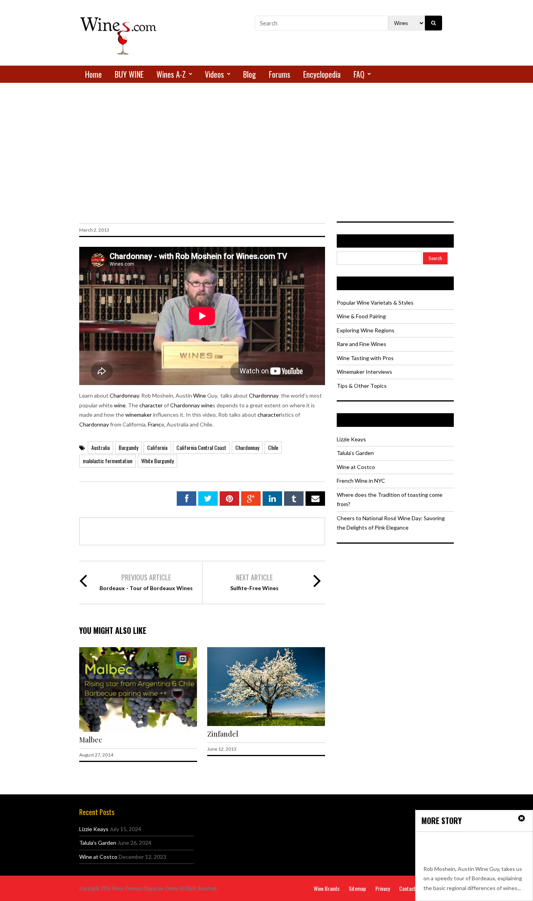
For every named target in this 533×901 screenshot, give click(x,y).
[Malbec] (138, 729)
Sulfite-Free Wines (254, 588)
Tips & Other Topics (362, 385)
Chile (273, 447)
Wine (199, 395)
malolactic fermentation (107, 461)
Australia (100, 447)
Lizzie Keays (351, 439)
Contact (407, 888)
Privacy (382, 888)
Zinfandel (222, 734)
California (157, 447)
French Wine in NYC (361, 480)
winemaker (138, 414)
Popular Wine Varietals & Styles (375, 302)
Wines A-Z (171, 74)
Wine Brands (326, 888)
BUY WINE (129, 74)
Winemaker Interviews (364, 371)
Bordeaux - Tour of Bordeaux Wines (146, 588)
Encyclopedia (322, 74)
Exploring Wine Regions (365, 330)
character (151, 405)
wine (120, 405)
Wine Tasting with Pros (365, 358)
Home (93, 74)
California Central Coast (201, 447)
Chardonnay (124, 395)
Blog (249, 74)
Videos (214, 74)
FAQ (359, 74)
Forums (279, 74)
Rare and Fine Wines (361, 344)
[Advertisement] (266, 139)
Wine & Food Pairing (361, 316)
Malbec (90, 739)
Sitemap (357, 888)
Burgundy (128, 447)
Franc (154, 424)
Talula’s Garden (355, 453)
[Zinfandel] (266, 724)
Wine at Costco (356, 467)
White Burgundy (157, 461)
